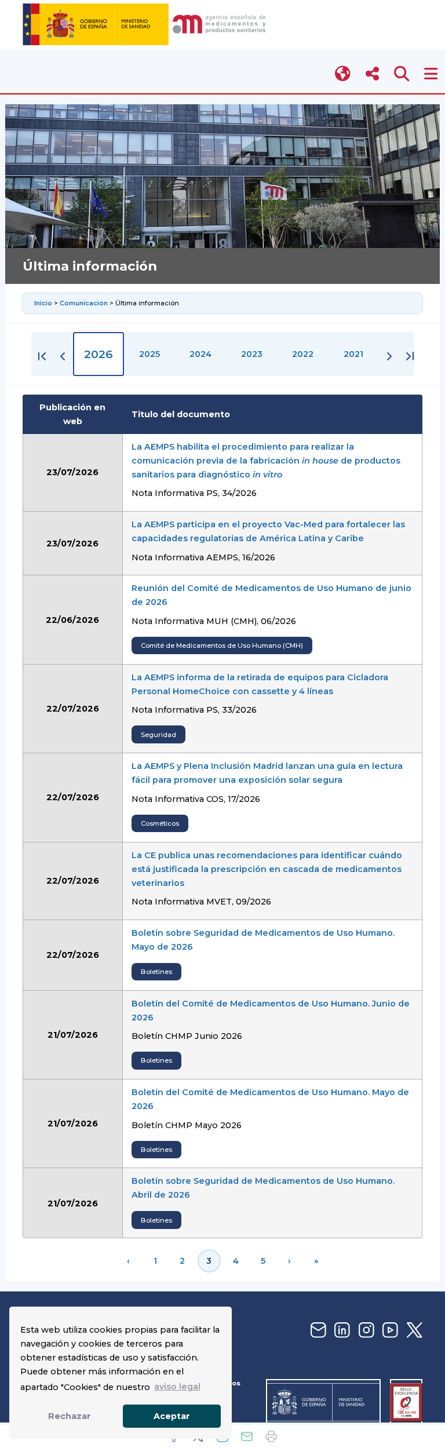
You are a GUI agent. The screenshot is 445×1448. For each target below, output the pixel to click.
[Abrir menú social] (372, 74)
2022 (302, 354)
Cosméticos (160, 823)
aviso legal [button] (177, 1386)
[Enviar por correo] (246, 1436)
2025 (149, 354)
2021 (353, 354)
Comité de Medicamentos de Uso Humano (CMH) (222, 645)
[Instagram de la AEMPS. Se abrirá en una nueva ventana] (365, 1330)
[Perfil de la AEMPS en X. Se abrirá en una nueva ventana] (413, 1330)
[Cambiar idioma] (343, 74)
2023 (251, 354)
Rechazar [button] (69, 1416)
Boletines (156, 972)
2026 (98, 354)
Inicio (44, 303)
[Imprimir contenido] (271, 1436)
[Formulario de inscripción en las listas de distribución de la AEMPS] (317, 1330)
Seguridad (158, 735)
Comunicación (84, 303)
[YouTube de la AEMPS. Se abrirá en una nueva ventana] (389, 1330)
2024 (200, 354)
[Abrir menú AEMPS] (431, 74)
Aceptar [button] (172, 1416)
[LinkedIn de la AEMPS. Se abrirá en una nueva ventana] (340, 1330)
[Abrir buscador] (401, 74)
